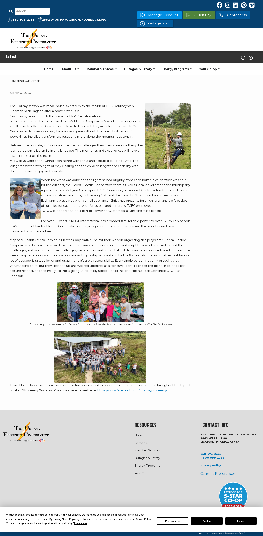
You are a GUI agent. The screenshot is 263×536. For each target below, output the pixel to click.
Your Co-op (207, 71)
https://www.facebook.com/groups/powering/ (132, 390)
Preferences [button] (80, 523)
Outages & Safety (137, 71)
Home (48, 69)
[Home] (33, 39)
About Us (68, 71)
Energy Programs (174, 71)
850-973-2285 (210, 453)
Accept (241, 521)
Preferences (172, 521)
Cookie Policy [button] (143, 519)
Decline (207, 521)
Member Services (99, 71)
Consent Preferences (217, 474)
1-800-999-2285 (212, 457)
